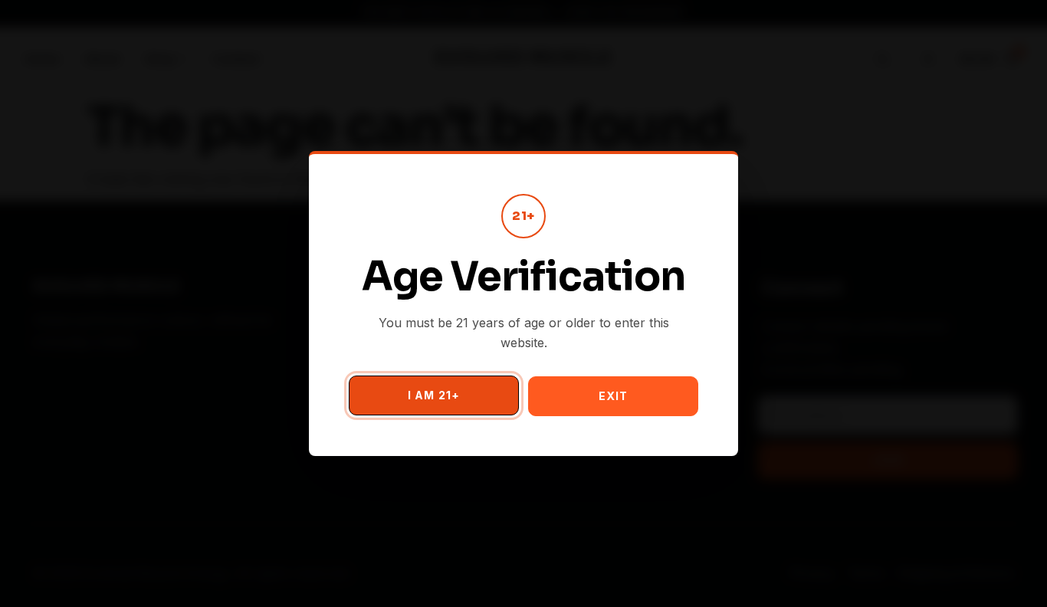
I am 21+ (434, 395)
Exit (613, 395)
